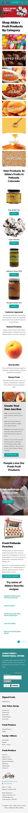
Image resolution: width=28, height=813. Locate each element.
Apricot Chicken (9, 606)
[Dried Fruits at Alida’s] (14, 101)
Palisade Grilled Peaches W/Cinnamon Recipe (12, 597)
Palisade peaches (15, 557)
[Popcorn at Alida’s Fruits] (14, 151)
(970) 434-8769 (8, 783)
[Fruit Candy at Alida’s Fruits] (14, 34)
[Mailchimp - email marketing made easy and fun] (11, 684)
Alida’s (11, 567)
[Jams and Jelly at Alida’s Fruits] (14, 68)
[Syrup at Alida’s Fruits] (14, 135)
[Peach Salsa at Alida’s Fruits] (14, 85)
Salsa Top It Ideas (10, 623)
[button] (26, 2)
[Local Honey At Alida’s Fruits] (14, 118)
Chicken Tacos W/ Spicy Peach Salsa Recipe (12, 614)
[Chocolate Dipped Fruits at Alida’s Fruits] (14, 51)
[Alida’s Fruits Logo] (8, 772)
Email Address (7, 674)
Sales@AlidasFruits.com (10, 781)
